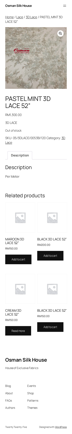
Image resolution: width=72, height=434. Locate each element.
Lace (19, 17)
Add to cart (18, 259)
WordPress (61, 427)
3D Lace (31, 17)
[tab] (20, 155)
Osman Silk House (18, 5)
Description (20, 155)
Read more (18, 331)
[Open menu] (65, 6)
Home (9, 17)
